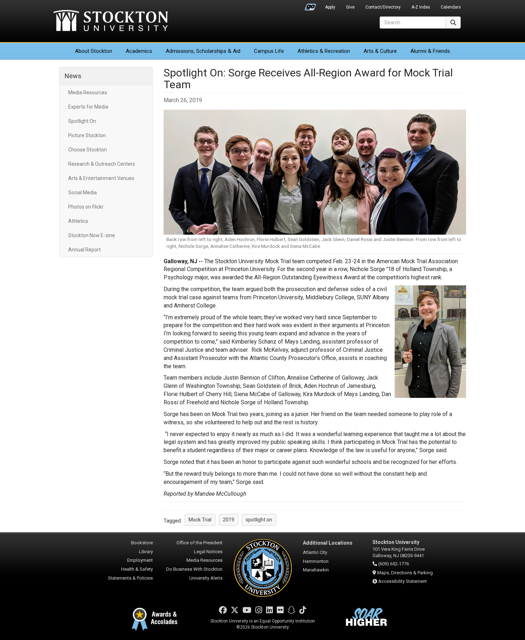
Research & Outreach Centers (101, 164)
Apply (330, 7)
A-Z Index (420, 7)
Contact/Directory (383, 7)
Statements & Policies (130, 578)
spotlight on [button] (259, 519)
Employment (140, 560)
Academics (139, 51)
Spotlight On (82, 121)
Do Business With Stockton (194, 569)
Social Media (82, 192)
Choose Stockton (87, 149)
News (73, 76)
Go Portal (310, 5)
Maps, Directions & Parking (405, 572)
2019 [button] (228, 519)
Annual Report (84, 249)
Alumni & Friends (430, 51)
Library (146, 551)
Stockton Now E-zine (91, 235)
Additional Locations (327, 543)
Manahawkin (316, 569)
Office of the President (199, 542)
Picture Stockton (87, 135)
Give (350, 7)
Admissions (203, 51)
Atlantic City (315, 552)
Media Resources (87, 92)
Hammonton (316, 561)
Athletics (324, 51)
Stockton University (111, 21)
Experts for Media (88, 107)
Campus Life (269, 51)
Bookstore (142, 542)
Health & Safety (137, 569)
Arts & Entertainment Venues (101, 178)
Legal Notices (208, 551)
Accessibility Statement (402, 581)
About (93, 51)
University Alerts (205, 578)
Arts (380, 51)
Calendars (451, 7)
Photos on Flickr (86, 207)
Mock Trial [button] (200, 519)
